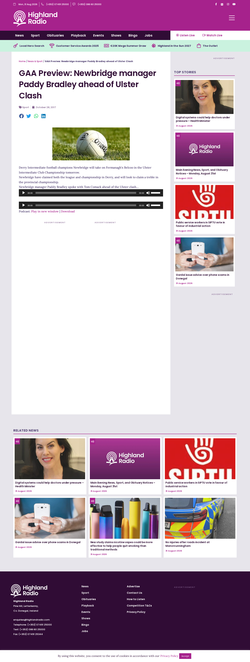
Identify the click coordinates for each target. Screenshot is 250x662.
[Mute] (148, 193)
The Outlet (210, 46)
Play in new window (45, 211)
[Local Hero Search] (15, 46)
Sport (35, 35)
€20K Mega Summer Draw (128, 46)
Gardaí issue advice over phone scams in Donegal (202, 276)
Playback (78, 35)
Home (22, 61)
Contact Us (134, 593)
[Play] (23, 193)
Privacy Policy (136, 612)
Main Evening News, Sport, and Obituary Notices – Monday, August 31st (202, 171)
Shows (116, 35)
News (19, 35)
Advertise (133, 586)
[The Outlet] (199, 46)
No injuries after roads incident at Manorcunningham (187, 544)
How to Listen (136, 599)
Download (68, 211)
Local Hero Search (32, 46)
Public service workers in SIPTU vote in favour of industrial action (200, 224)
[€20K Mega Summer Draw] (106, 46)
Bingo (132, 35)
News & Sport (35, 61)
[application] (91, 192)
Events (98, 35)
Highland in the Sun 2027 (174, 46)
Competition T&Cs (139, 605)
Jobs (148, 35)
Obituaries (55, 35)
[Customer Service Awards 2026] (52, 46)
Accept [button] (185, 656)
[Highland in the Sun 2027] (154, 46)
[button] (21, 116)
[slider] (156, 192)
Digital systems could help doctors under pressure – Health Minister (203, 119)
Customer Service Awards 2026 (77, 46)
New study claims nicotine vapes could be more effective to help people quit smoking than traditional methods (121, 545)
